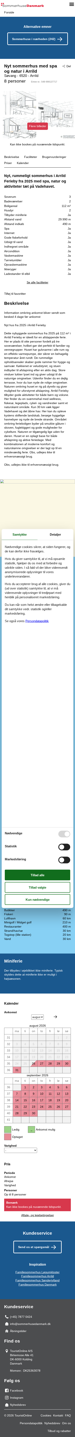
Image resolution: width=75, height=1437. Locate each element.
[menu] (71, 4)
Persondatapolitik (31, 1423)
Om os (66, 1423)
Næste (55, 1016)
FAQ (68, 1415)
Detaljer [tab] (55, 534)
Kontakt (58, 1415)
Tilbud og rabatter (59, 1431)
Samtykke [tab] (19, 534)
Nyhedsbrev (52, 1423)
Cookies (46, 1415)
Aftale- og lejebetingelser (37, 1215)
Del (68, 66)
